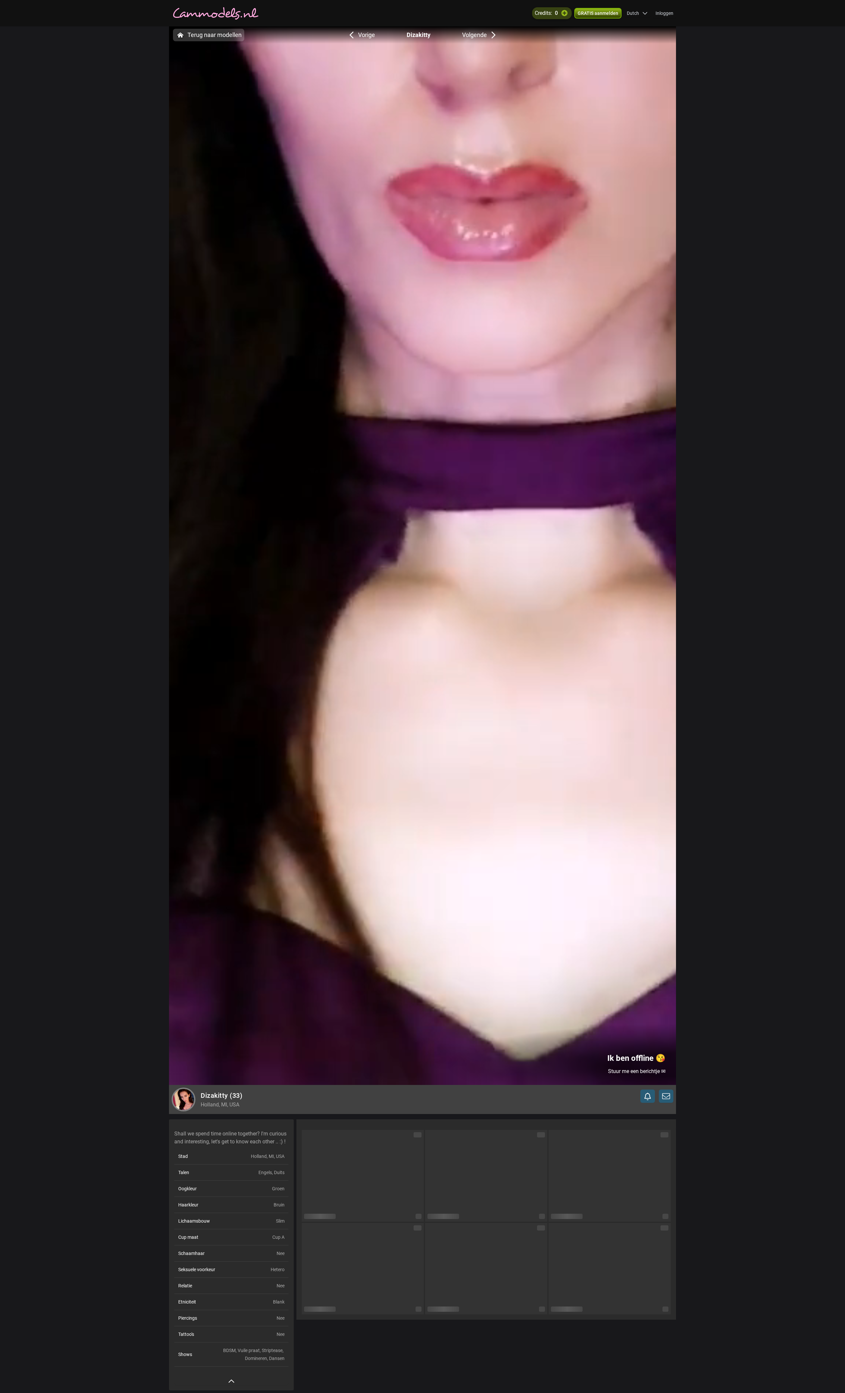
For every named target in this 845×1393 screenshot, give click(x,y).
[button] (637, 13)
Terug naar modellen (214, 34)
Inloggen (664, 13)
